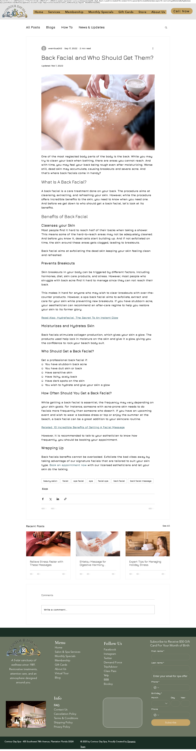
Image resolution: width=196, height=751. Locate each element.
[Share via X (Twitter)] (50, 498)
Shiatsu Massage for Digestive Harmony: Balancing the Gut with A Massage (95, 563)
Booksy (108, 684)
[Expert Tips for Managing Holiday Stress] (148, 543)
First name (157, 651)
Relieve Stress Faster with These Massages (46, 563)
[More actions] (153, 48)
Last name (157, 662)
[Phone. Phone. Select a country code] (156, 687)
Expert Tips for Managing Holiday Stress (145, 563)
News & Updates (92, 27)
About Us (60, 669)
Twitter (108, 658)
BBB (106, 679)
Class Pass (110, 671)
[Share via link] (65, 498)
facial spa (103, 481)
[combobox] (160, 703)
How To (67, 27)
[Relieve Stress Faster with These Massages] (48, 543)
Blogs (50, 27)
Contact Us (61, 709)
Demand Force (113, 662)
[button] (126, 12)
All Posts (33, 27)
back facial (119, 481)
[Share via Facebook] (42, 498)
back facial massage (140, 481)
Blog (57, 677)
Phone (155, 681)
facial (65, 481)
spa (91, 481)
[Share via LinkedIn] (57, 498)
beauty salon (50, 481)
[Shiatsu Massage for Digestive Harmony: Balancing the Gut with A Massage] (98, 543)
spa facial (79, 481)
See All (166, 525)
